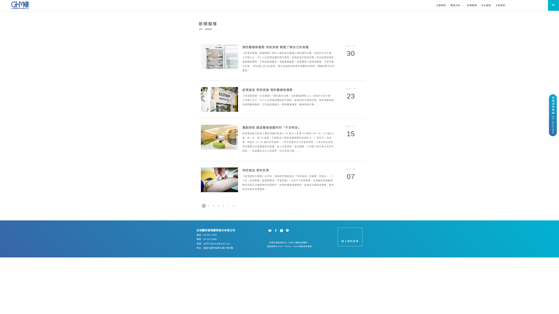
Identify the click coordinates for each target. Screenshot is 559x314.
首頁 (200, 29)
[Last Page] (233, 206)
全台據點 (486, 5)
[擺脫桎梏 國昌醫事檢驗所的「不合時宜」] (219, 137)
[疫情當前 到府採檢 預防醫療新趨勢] (219, 99)
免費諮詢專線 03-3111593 (553, 115)
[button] (553, 5)
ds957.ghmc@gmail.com (217, 243)
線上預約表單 (350, 241)
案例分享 (455, 5)
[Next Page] (229, 206)
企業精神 (441, 5)
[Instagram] (282, 230)
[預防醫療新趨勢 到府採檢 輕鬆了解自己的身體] (219, 56)
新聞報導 (472, 5)
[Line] (287, 230)
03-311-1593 (210, 235)
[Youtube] (270, 230)
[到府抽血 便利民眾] (219, 179)
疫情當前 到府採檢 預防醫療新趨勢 (267, 90)
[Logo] (20, 5)
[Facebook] (276, 230)
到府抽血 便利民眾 (255, 170)
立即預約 (500, 5)
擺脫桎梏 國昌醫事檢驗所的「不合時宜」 (271, 127)
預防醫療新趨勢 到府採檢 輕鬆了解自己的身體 (275, 47)
